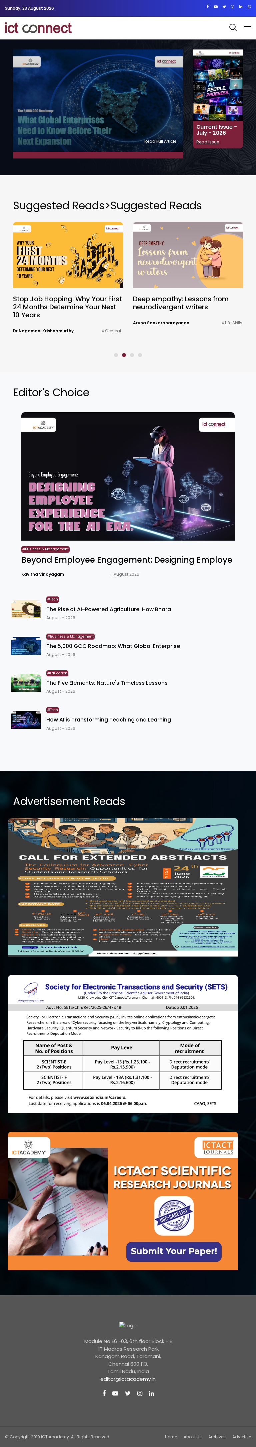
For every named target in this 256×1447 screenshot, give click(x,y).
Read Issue (207, 142)
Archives (217, 1437)
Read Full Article (160, 141)
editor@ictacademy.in (128, 1378)
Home (171, 1437)
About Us (193, 1437)
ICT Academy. (55, 1437)
